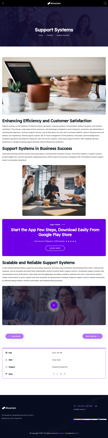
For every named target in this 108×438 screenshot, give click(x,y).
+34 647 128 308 (84, 406)
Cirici (76, 433)
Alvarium (61, 433)
